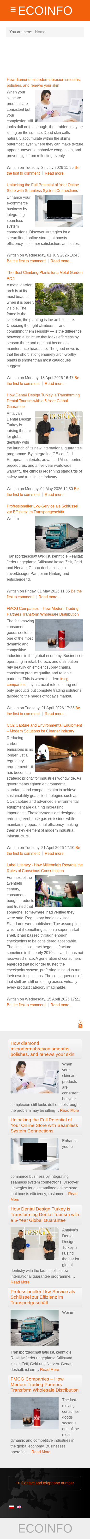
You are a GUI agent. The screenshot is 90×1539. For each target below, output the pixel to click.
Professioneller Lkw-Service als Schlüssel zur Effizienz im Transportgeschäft (43, 1297)
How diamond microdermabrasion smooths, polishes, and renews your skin (42, 1049)
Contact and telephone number (47, 1483)
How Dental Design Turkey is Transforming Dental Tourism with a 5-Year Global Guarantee (43, 401)
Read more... (55, 173)
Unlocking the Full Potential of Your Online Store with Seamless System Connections (44, 1125)
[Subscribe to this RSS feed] (80, 1022)
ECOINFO (45, 10)
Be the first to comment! (27, 261)
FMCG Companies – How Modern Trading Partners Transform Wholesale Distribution (45, 1384)
